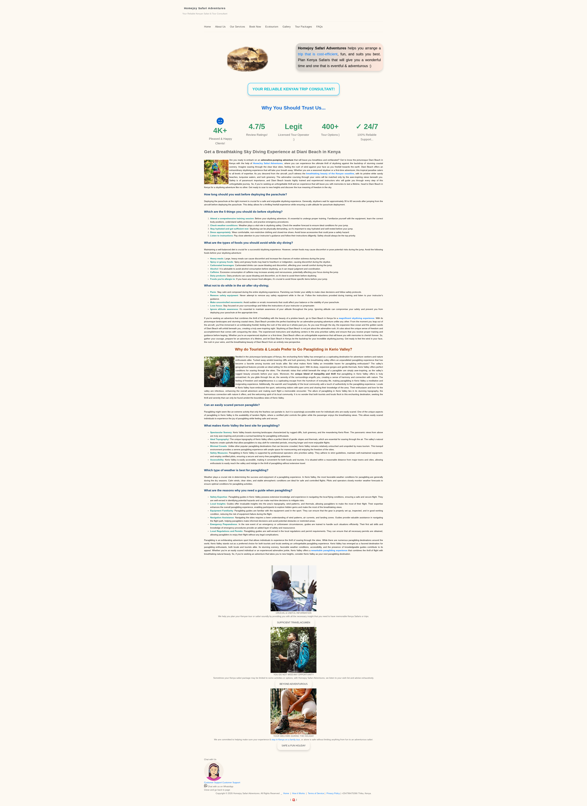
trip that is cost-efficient (318, 54)
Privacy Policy (333, 793)
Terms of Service (316, 793)
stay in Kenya (278, 739)
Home (286, 793)
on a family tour (292, 739)
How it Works (298, 793)
